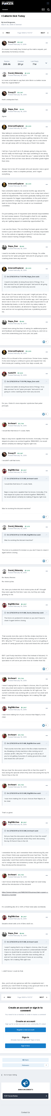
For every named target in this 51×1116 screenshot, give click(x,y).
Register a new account (25, 1030)
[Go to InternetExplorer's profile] (4, 127)
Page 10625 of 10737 (25, 33)
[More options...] (46, 43)
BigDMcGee (13, 470)
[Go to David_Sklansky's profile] (4, 74)
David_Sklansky (15, 73)
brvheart (12, 423)
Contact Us (25, 1112)
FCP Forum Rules (11, 1096)
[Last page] (48, 33)
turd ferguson (9, 22)
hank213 (12, 373)
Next (43, 33)
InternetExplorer (16, 126)
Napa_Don (13, 109)
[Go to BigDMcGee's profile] (4, 471)
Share (26, 1060)
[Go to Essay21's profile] (4, 43)
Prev (8, 33)
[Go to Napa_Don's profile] (4, 110)
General (18, 24)
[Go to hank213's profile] (4, 374)
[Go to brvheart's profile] (4, 424)
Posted (17, 44)
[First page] (3, 33)
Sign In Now (25, 1046)
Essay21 (12, 42)
